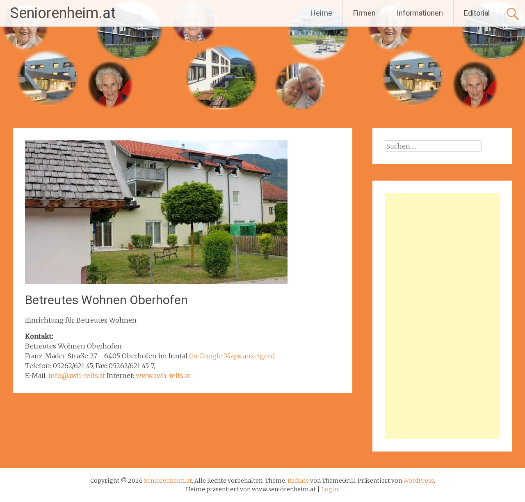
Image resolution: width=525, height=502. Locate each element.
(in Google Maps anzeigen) (232, 356)
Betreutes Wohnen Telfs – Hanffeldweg (284, 414)
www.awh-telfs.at (163, 375)
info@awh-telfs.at (76, 375)
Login (329, 489)
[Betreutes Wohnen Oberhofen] (156, 281)
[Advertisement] (442, 316)
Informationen (420, 13)
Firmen (364, 13)
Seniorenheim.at (63, 13)
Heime (321, 13)
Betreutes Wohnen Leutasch (62, 414)
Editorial (477, 13)
